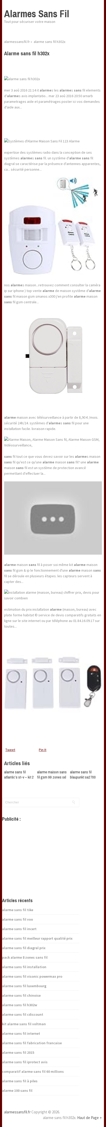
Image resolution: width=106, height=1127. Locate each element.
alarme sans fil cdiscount (22, 1014)
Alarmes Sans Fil (36, 13)
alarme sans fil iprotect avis (25, 1062)
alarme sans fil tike (17, 910)
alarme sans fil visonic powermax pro (32, 976)
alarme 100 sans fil (17, 1090)
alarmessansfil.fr (17, 41)
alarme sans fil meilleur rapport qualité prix (37, 938)
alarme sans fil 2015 (18, 1052)
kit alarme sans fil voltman (24, 1024)
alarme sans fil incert (19, 929)
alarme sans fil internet (21, 1033)
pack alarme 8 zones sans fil (25, 957)
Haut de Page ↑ (89, 1117)
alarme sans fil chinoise (21, 995)
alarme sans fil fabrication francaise (32, 1043)
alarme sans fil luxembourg (24, 986)
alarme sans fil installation (24, 967)
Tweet (10, 749)
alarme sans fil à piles (20, 1081)
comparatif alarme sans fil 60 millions (33, 1071)
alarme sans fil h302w (19, 1005)
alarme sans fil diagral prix (24, 948)
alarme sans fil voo (17, 919)
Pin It (42, 749)
